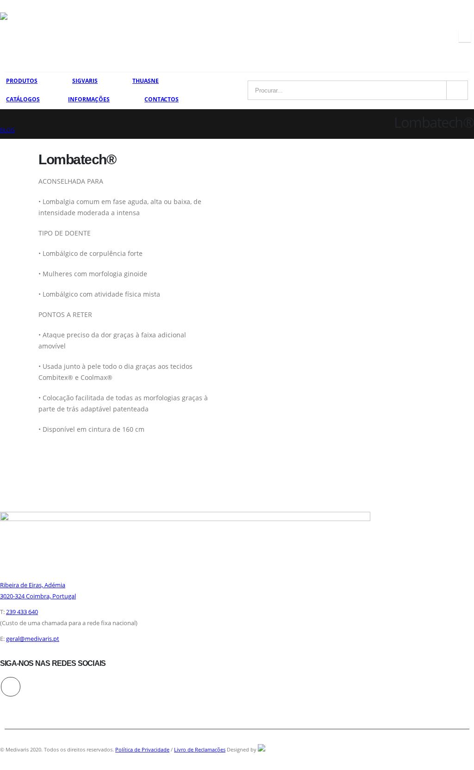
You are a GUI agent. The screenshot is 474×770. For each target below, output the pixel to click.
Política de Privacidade (142, 749)
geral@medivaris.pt (32, 639)
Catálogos (23, 99)
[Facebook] (465, 36)
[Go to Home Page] (3, 119)
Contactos (161, 99)
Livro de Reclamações (199, 749)
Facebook (10, 686)
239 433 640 (22, 612)
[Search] (458, 90)
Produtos (21, 81)
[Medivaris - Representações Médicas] (23, 35)
